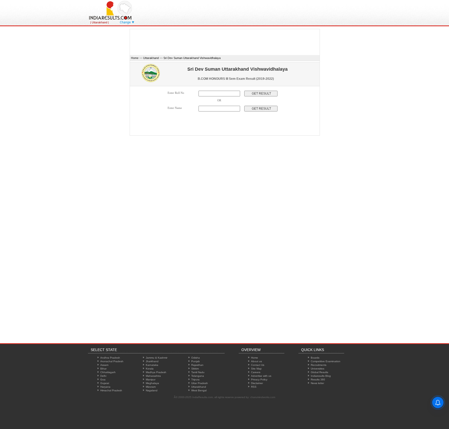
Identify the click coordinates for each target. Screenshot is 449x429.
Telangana (197, 375)
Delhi (103, 375)
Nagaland (151, 390)
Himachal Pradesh (111, 390)
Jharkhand (152, 361)
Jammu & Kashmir (156, 357)
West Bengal (199, 390)
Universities (317, 368)
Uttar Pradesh (199, 383)
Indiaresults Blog (321, 375)
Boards (315, 357)
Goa (102, 379)
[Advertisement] (273, 11)
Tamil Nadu (197, 372)
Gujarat (104, 383)
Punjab (195, 361)
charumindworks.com (262, 397)
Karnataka (152, 365)
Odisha (195, 357)
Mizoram (151, 386)
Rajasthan (197, 365)
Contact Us (257, 365)
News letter (317, 383)
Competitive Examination (325, 361)
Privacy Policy (259, 379)
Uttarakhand (151, 58)
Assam (104, 365)
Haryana (105, 386)
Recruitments (318, 365)
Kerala (150, 368)
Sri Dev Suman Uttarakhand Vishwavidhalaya (192, 58)
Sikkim (195, 368)
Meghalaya (152, 383)
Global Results (319, 372)
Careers (255, 372)
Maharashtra (153, 375)
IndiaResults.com (202, 397)
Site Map (256, 368)
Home (134, 58)
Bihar (103, 368)
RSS (253, 386)
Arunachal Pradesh (111, 361)
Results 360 (318, 379)
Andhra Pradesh (110, 357)
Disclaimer (257, 383)
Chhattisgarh (108, 372)
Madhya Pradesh (156, 372)
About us (256, 361)
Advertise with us (261, 375)
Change (125, 22)
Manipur (150, 379)
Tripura (195, 379)
